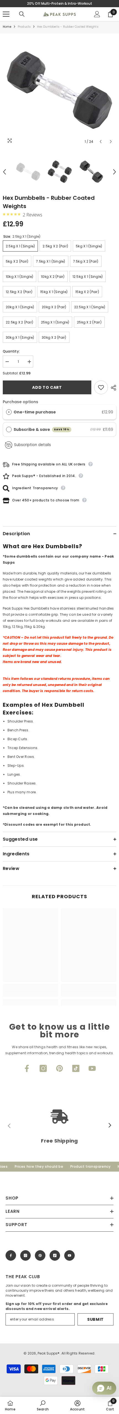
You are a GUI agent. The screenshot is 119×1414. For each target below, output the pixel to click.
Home (7, 27)
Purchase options (20, 402)
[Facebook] (27, 1068)
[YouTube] (92, 1068)
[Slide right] (109, 1125)
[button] (100, 141)
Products (24, 27)
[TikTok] (76, 1068)
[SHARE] (112, 387)
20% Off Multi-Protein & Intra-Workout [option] (59, 3)
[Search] (22, 14)
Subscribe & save (42, 429)
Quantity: (11, 351)
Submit (95, 1319)
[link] (30, 993)
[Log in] (97, 14)
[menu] (6, 14)
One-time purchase (35, 412)
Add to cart (47, 387)
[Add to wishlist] (101, 387)
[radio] (9, 412)
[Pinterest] (59, 1068)
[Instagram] (43, 1068)
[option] (59, 90)
